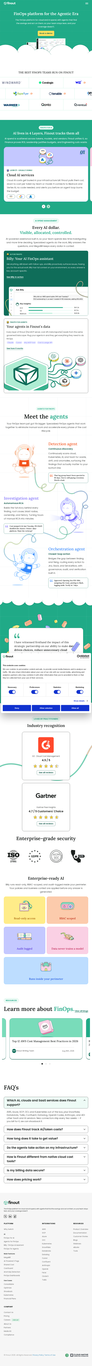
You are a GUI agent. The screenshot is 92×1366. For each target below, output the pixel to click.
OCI (43, 1240)
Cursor (45, 1258)
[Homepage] (9, 3)
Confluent (46, 1262)
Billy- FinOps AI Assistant (14, 1245)
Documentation (80, 1233)
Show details (79, 701)
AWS (44, 1229)
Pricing (6, 1316)
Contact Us (8, 1312)
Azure (44, 1236)
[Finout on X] (5, 1216)
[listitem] (46, 174)
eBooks (76, 1247)
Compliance (9, 1335)
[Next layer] (48, 206)
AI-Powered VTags (11, 1261)
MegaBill (7, 1257)
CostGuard (8, 1268)
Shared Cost (9, 1265)
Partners (7, 1327)
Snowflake (46, 1247)
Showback (8, 1291)
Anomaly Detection (12, 1272)
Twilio (44, 1280)
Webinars (77, 1244)
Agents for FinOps (11, 1241)
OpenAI (45, 1269)
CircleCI (45, 1276)
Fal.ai (44, 1273)
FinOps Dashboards (12, 1275)
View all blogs (81, 1011)
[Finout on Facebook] (15, 1216)
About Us (7, 1324)
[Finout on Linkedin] (10, 1216)
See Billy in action (15, 277)
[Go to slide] (42, 1064)
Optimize (8, 1288)
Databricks (46, 1251)
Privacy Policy (38, 1355)
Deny (17, 708)
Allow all (75, 708)
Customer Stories (80, 1236)
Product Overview (80, 1229)
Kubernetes (8, 1295)
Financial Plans (10, 1299)
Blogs (75, 1240)
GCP (44, 1233)
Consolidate (9, 1284)
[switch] (34, 692)
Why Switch (9, 1229)
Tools (75, 1251)
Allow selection (46, 708)
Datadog (45, 1254)
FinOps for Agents (11, 1249)
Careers (11, 1320)
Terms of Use (49, 1355)
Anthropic (46, 1265)
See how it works (15, 348)
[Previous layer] (44, 206)
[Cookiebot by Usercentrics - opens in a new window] (78, 656)
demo (46, 33)
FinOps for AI (9, 1238)
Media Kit (7, 1331)
